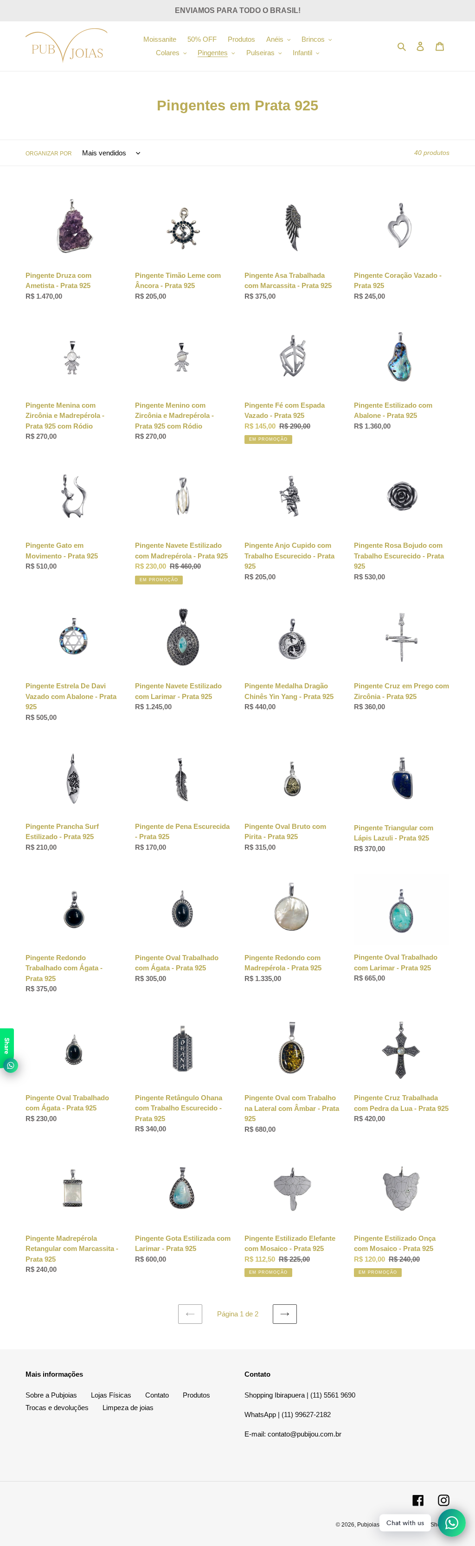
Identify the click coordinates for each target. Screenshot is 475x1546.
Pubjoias (368, 1524)
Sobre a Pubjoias (51, 1395)
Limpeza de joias (128, 1407)
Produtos (196, 1395)
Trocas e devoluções (57, 1407)
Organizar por (49, 153)
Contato (157, 1395)
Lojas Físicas (111, 1395)
